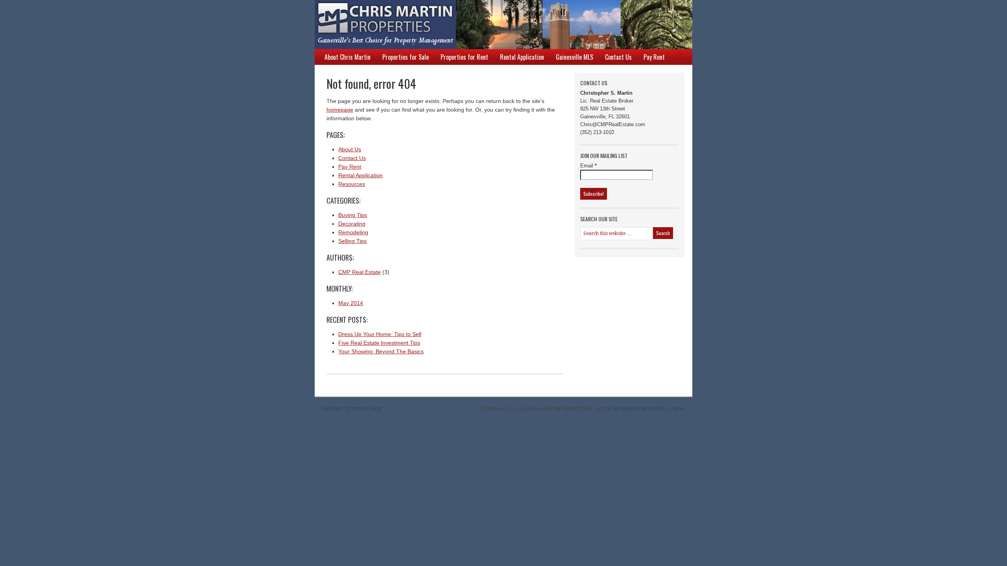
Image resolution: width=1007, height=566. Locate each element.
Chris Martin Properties (496, 24)
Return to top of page (352, 409)
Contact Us (618, 57)
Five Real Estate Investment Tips (379, 343)
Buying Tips (352, 215)
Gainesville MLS (574, 57)
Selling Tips (352, 241)
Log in (676, 409)
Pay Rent (654, 57)
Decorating (351, 224)
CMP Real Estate (359, 272)
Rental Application (522, 57)
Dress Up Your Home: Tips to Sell (379, 334)
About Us (349, 149)
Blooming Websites (639, 409)
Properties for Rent (464, 57)
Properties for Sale (405, 57)
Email (588, 166)
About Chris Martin (348, 57)
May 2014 (350, 303)
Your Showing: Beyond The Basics (381, 351)
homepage (339, 110)
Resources (351, 184)
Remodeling (353, 232)
